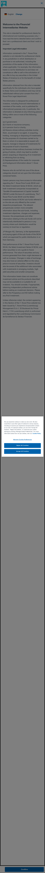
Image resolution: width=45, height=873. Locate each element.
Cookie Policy (37, 433)
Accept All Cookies (22, 451)
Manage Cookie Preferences (22, 439)
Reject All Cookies (22, 445)
